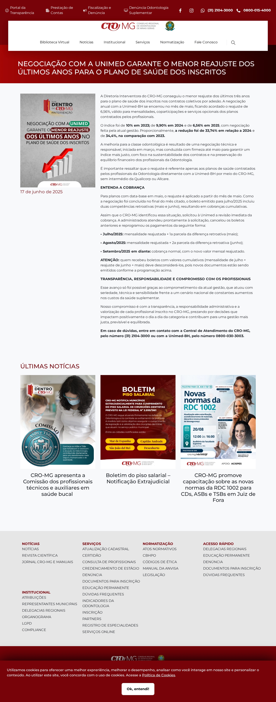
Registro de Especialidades (110, 625)
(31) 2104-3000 (220, 10)
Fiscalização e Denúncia (99, 10)
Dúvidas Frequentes (103, 594)
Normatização (172, 42)
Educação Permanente (105, 588)
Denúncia (92, 575)
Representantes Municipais (49, 604)
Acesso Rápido (218, 544)
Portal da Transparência (22, 10)
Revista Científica (40, 555)
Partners (91, 619)
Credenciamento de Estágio (110, 568)
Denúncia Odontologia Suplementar (148, 10)
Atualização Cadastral (105, 549)
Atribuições (34, 597)
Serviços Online (98, 632)
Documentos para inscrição (111, 581)
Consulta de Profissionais (109, 562)
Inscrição (92, 612)
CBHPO (149, 555)
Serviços (143, 42)
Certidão (91, 555)
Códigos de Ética (160, 562)
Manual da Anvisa (160, 568)
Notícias (86, 42)
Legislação (154, 575)
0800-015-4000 (256, 10)
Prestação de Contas (62, 10)
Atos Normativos (160, 549)
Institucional (114, 42)
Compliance (34, 630)
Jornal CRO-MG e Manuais (47, 562)
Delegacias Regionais (43, 610)
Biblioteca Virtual (54, 42)
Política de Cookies (158, 675)
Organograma (36, 617)
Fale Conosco (206, 42)
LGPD (27, 623)
